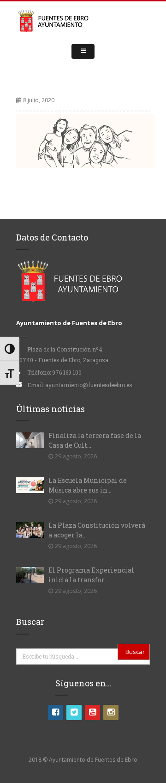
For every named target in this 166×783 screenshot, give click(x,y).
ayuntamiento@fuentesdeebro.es (88, 384)
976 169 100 (67, 372)
